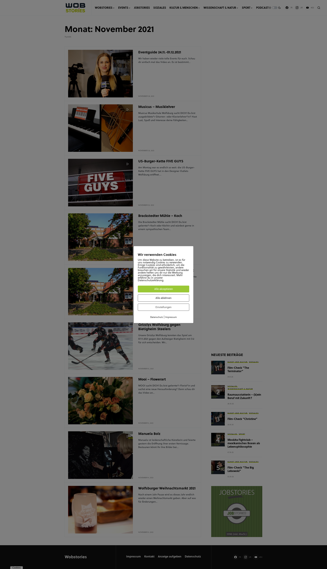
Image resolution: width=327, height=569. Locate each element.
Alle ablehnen (163, 298)
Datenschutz (156, 317)
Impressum (171, 317)
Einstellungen (163, 307)
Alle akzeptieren (163, 289)
